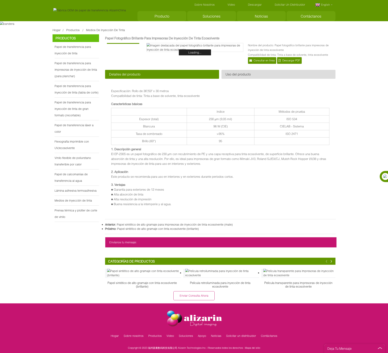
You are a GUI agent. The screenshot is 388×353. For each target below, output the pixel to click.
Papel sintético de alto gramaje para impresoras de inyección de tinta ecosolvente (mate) (175, 224)
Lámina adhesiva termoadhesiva (76, 190)
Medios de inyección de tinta (105, 30)
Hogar (57, 30)
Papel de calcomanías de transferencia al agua (71, 177)
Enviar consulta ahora (194, 295)
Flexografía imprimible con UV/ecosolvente (72, 145)
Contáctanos (311, 16)
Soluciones (211, 16)
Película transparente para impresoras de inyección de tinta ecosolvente (298, 284)
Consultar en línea (264, 60)
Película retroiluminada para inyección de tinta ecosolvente (220, 284)
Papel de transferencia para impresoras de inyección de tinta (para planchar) (76, 69)
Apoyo (202, 335)
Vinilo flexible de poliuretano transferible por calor (73, 161)
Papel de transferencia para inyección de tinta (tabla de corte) (76, 89)
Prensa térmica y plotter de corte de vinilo (76, 214)
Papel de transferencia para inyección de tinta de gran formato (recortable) (73, 109)
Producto (162, 16)
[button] (326, 261)
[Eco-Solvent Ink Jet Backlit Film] (222, 273)
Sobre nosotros (204, 4)
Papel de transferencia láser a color (74, 128)
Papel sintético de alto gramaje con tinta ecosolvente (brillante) (158, 228)
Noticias (261, 16)
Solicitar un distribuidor (290, 4)
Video (231, 4)
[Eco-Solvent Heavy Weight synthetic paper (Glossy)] (144, 273)
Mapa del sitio (252, 347)
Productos (73, 30)
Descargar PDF (291, 60)
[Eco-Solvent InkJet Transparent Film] (300, 273)
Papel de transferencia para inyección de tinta (73, 50)
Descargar (255, 4)
